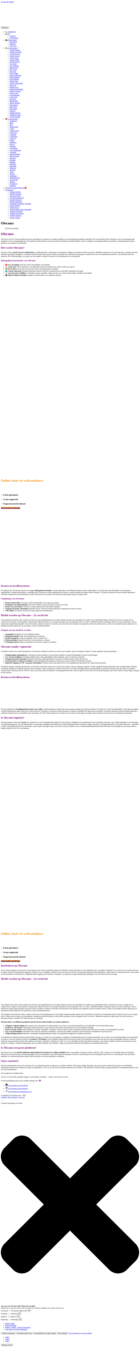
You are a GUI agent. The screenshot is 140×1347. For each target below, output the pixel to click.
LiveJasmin (14, 148)
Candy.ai (13, 36)
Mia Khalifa (14, 101)
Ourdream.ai (14, 38)
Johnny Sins (14, 81)
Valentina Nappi (15, 115)
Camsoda (13, 135)
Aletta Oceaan (14, 56)
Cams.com (13, 133)
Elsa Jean (13, 72)
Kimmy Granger (15, 91)
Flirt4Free (13, 142)
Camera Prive (14, 131)
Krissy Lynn (14, 93)
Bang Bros (13, 42)
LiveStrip (13, 152)
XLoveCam (14, 180)
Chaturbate (13, 137)
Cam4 (12, 129)
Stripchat (13, 168)
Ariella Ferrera (15, 62)
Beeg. (12, 123)
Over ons (21, 1097)
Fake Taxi (13, 46)
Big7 (11, 125)
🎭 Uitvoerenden (11, 48)
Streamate (13, 166)
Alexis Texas (14, 58)
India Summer (14, 77)
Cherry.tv (13, 138)
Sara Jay (12, 111)
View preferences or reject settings (45, 1333)
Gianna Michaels (15, 75)
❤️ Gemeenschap (11, 119)
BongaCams (14, 127)
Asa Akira (13, 64)
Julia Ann (13, 85)
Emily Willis (14, 73)
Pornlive (12, 162)
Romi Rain (13, 109)
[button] (2, 1101)
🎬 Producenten (11, 40)
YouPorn (13, 186)
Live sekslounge (15, 150)
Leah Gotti (13, 97)
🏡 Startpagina (10, 32)
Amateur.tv (13, 121)
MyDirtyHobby (15, 154)
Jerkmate (13, 146)
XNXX (12, 182)
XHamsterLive (15, 178)
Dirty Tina (13, 70)
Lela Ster (13, 99)
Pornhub (13, 160)
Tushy (12, 172)
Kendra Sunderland (16, 89)
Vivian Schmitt (15, 117)
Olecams (13, 158)
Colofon (4, 1097)
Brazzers (13, 44)
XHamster (13, 176)
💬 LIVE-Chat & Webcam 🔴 (16, 188)
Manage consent (7, 1345)
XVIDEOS (14, 184)
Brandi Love (14, 68)
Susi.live (13, 170)
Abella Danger (15, 50)
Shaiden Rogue (15, 113)
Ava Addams (14, 66)
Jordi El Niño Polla (16, 83)
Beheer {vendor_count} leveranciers (18, 1327)
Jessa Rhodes (14, 79)
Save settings (62, 1333)
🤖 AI (7, 34)
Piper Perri (13, 107)
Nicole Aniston (15, 103)
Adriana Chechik (15, 52)
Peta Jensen (14, 105)
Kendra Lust (14, 87)
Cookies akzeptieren (8, 1333)
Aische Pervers (15, 54)
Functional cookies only (24, 1333)
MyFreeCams (14, 156)
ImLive (12, 144)
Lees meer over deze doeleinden (16, 1329)
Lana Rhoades (15, 95)
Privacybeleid (12, 1097)
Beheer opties (10, 1323)
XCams (12, 174)
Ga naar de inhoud (7, 2)
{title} (7, 1337)
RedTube (13, 164)
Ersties (12, 140)
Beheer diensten (10, 1325)
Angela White (14, 60)
